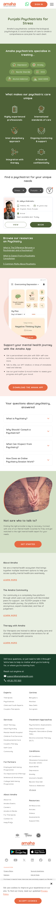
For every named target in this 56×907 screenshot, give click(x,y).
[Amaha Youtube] (15, 860)
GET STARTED (28, 544)
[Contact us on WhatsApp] (27, 5)
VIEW (15, 224)
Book (41, 224)
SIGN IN (39, 4)
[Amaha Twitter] (24, 860)
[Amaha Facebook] (40, 860)
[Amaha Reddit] (6, 860)
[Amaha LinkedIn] (32, 860)
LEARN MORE (10, 580)
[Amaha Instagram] (49, 860)
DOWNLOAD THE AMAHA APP (28, 387)
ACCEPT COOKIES (28, 901)
